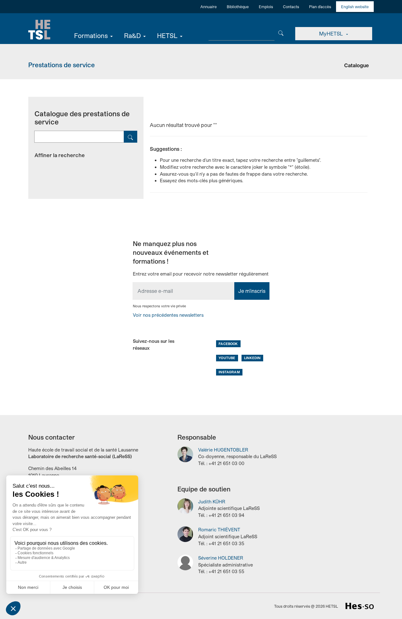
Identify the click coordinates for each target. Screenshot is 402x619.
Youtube (227, 358)
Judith (211, 501)
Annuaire (208, 6)
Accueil (39, 29)
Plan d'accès (320, 6)
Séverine (220, 558)
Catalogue (356, 65)
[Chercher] (281, 32)
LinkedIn (252, 358)
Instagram (229, 372)
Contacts (291, 6)
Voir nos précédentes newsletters (168, 315)
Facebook (228, 344)
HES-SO (359, 606)
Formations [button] (91, 35)
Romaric (219, 529)
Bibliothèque (238, 6)
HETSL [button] (167, 35)
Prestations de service (61, 64)
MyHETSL (331, 33)
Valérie (223, 449)
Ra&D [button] (132, 35)
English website (355, 6)
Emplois (266, 6)
